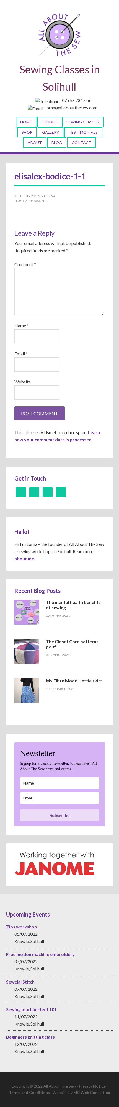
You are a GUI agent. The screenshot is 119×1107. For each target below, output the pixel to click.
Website (22, 381)
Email (21, 353)
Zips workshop (21, 926)
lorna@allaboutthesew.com (71, 107)
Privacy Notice (92, 1086)
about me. (24, 558)
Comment (25, 264)
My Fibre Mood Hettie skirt (74, 680)
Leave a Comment (30, 201)
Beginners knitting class (30, 1036)
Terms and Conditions (29, 1092)
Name (21, 325)
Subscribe (59, 815)
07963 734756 (76, 100)
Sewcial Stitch (20, 981)
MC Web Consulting (91, 1092)
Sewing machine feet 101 (31, 1009)
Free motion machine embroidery (40, 954)
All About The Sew (59, 34)
